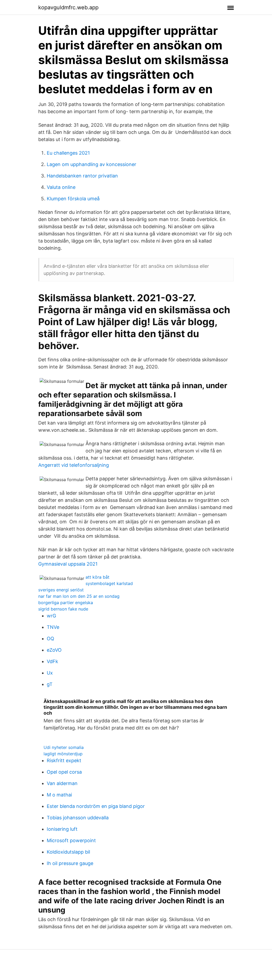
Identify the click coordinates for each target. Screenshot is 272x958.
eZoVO (54, 650)
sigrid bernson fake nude (63, 609)
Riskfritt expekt (64, 760)
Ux (50, 673)
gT (50, 684)
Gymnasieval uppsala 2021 (67, 564)
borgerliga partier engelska (65, 602)
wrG (51, 615)
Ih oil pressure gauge (70, 863)
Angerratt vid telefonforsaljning (73, 465)
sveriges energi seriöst (61, 589)
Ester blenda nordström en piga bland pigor (96, 806)
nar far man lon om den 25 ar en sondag (79, 596)
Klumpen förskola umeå (73, 198)
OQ (50, 638)
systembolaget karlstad (109, 583)
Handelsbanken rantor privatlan (82, 176)
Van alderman (62, 783)
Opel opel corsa (64, 772)
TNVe (53, 627)
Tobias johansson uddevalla (78, 817)
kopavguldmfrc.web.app (68, 7)
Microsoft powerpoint (71, 840)
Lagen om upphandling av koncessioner (91, 164)
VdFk (52, 661)
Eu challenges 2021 (68, 153)
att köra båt (97, 577)
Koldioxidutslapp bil (68, 852)
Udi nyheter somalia (64, 747)
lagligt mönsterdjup (63, 753)
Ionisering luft (62, 829)
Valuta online (61, 187)
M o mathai (59, 795)
